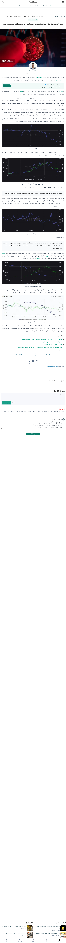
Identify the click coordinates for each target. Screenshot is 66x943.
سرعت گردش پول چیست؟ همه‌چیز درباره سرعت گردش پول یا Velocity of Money (40, 347)
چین (47, 256)
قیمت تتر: (57, 5)
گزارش (61, 91)
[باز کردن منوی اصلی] (63, 2)
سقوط (21, 91)
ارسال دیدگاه (6, 403)
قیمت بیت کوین (60, 80)
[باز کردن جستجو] (3, 2)
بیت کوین (39, 77)
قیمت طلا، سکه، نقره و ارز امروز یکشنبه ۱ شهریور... (14, 926)
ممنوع (3, 253)
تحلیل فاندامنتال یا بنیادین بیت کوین (52, 342)
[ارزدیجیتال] (33, 2)
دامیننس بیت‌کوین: (22, 5)
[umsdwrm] (63, 419)
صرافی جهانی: (44, 5)
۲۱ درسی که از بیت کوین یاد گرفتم (53, 345)
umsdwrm (59, 419)
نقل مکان (38, 259)
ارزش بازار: (37, 5)
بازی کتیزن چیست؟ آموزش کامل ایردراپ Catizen (48, 933)
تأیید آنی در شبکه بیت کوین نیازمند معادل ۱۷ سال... (13, 933)
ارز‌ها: (63, 5)
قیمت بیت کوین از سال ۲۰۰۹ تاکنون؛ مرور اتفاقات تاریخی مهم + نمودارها (42, 340)
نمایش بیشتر (34, 434)
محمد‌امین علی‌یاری (33, 71)
